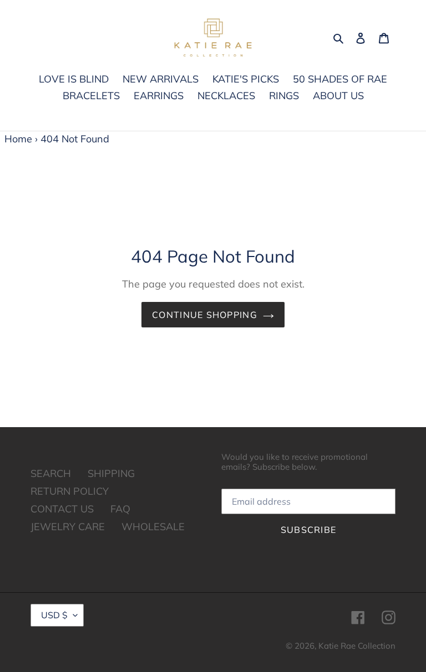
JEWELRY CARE (68, 526)
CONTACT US (62, 508)
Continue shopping (204, 314)
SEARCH (51, 473)
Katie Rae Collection (356, 645)
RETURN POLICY (70, 491)
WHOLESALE (153, 526)
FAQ (120, 508)
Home (18, 138)
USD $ (54, 614)
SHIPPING (111, 473)
